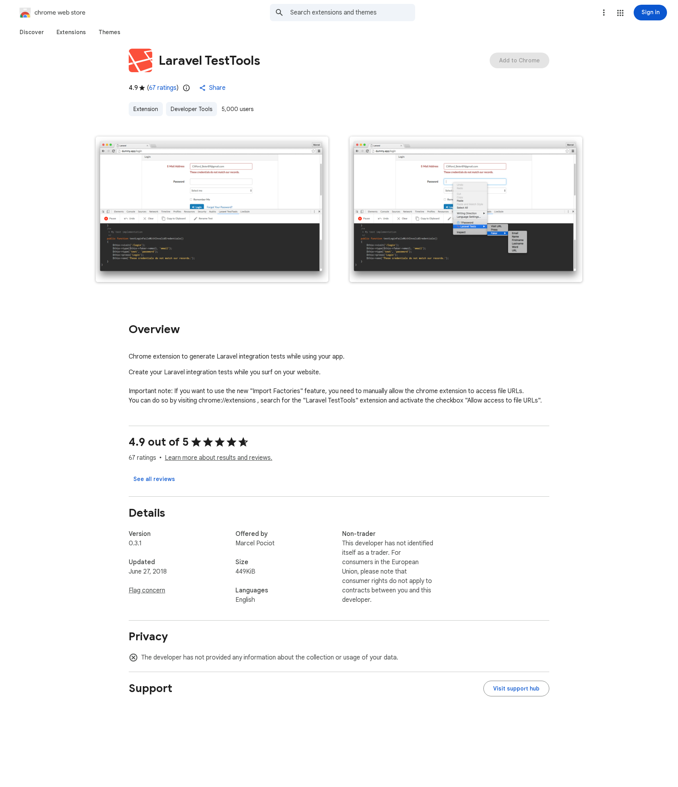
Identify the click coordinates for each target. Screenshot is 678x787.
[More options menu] (604, 12)
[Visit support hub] (516, 688)
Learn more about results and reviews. (218, 458)
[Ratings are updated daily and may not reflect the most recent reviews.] (186, 88)
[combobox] (352, 12)
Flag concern (147, 590)
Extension (145, 109)
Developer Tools (191, 109)
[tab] (31, 32)
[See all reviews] (154, 479)
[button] (620, 13)
